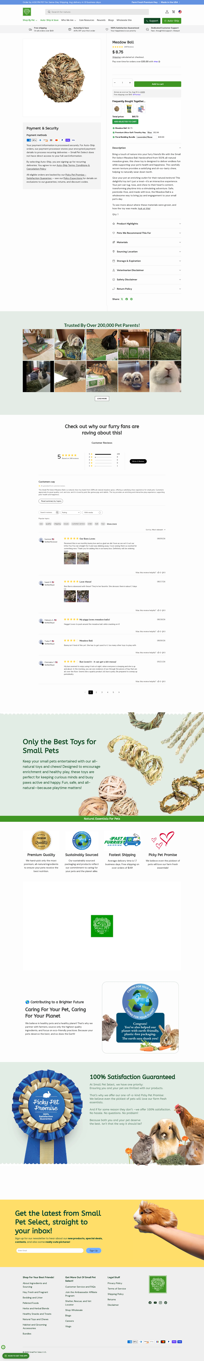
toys (103, 524)
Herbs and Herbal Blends (36, 1308)
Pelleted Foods (31, 1303)
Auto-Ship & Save (49, 20)
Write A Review (138, 461)
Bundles (27, 1333)
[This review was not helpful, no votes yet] (163, 572)
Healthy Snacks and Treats (37, 1313)
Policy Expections (73, 178)
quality (48, 524)
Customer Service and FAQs (80, 1286)
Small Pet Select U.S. (37, 1352)
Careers (69, 1320)
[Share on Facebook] (126, 299)
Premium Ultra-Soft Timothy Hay (130, 132)
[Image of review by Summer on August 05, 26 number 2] (83, 558)
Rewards (101, 20)
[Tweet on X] (122, 299)
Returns (112, 1299)
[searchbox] (47, 512)
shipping (57, 524)
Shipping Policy (116, 1294)
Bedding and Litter (33, 1297)
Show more (112, 524)
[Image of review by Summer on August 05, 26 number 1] (70, 558)
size (41, 524)
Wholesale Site (124, 20)
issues (66, 524)
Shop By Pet (29, 20)
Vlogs (68, 1326)
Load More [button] (102, 399)
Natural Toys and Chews (35, 1319)
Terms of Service (117, 1288)
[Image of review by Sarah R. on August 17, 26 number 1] (70, 596)
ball (96, 524)
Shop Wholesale (74, 1310)
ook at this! (144, 208)
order (90, 524)
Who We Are (67, 20)
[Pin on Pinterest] (131, 299)
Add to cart (158, 84)
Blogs (111, 20)
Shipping (116, 57)
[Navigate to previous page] (85, 692)
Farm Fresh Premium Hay (145, 2)
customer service (78, 524)
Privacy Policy (115, 1283)
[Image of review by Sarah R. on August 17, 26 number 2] (83, 596)
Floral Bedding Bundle (125, 137)
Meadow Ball (123, 128)
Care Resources (86, 20)
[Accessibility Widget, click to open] (3, 1347)
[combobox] (97, 12)
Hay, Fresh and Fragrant (35, 1292)
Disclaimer (113, 1304)
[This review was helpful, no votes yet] (158, 572)
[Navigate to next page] (119, 692)
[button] (173, 11)
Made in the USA (169, 2)
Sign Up (94, 1250)
